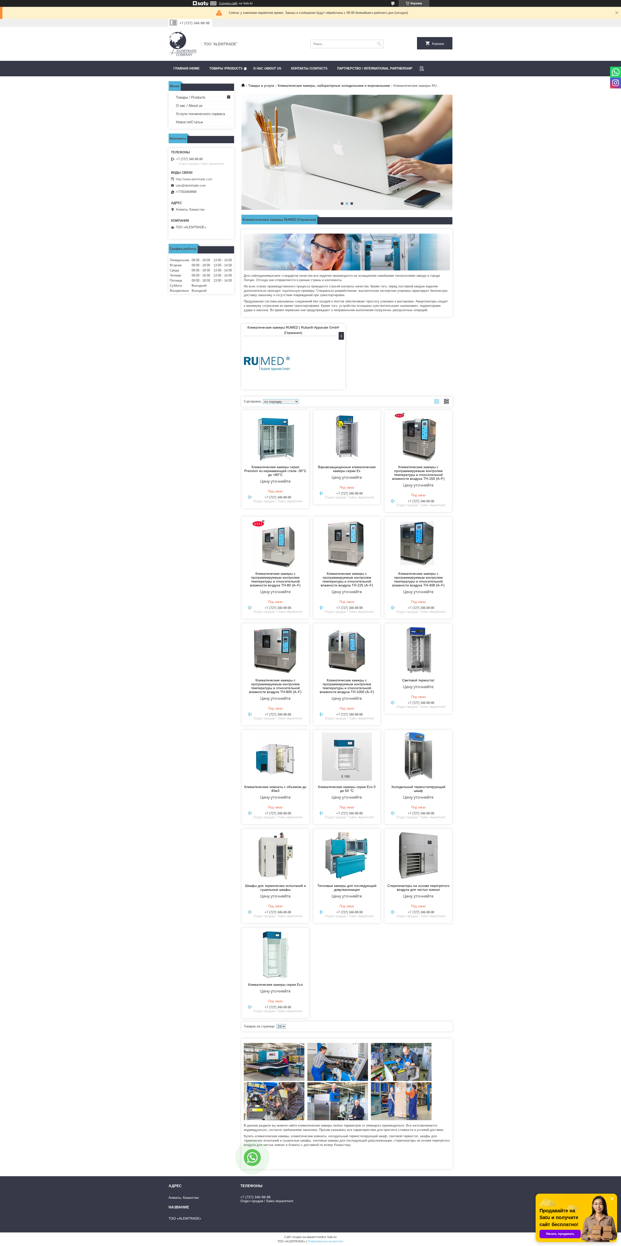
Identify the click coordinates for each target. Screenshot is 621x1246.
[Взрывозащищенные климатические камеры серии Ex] (347, 437)
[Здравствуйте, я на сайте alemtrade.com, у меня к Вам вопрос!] (252, 1157)
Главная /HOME (186, 68)
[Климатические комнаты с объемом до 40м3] (275, 757)
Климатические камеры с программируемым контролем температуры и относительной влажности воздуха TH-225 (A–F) (347, 579)
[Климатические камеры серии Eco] (275, 954)
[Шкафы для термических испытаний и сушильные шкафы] (275, 855)
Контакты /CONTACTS (309, 68)
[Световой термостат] (418, 650)
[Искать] (379, 44)
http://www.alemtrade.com (194, 179)
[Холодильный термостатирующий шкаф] (418, 757)
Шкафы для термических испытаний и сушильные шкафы (275, 887)
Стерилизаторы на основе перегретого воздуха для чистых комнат (418, 887)
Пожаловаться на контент (325, 1241)
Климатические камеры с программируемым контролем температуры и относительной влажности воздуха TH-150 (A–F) (418, 473)
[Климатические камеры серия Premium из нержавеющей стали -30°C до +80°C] (275, 437)
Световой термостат (418, 680)
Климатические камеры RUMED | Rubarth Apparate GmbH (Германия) (293, 330)
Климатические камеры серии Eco (275, 984)
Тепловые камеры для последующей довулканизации (346, 887)
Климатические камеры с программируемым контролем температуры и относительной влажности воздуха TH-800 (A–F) (275, 686)
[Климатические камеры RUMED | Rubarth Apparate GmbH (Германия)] (267, 364)
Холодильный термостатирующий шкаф (418, 789)
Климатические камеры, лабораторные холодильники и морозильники (334, 85)
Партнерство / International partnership (374, 68)
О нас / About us (189, 105)
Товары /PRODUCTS (226, 68)
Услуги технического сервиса (200, 114)
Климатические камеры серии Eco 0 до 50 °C (347, 789)
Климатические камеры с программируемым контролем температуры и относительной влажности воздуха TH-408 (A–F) (418, 579)
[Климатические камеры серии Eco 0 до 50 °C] (347, 757)
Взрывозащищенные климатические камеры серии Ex (347, 469)
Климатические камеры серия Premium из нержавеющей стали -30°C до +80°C (275, 471)
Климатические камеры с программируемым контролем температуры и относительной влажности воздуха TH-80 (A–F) (275, 579)
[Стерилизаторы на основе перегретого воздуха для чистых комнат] (418, 855)
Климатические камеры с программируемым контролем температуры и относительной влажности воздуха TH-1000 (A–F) (347, 686)
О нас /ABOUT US (267, 68)
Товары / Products (190, 97)
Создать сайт (228, 3)
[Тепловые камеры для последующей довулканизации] (347, 855)
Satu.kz (332, 1237)
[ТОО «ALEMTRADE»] (183, 43)
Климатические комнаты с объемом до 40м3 (275, 789)
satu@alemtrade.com (191, 185)
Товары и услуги (261, 85)
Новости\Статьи (189, 122)
